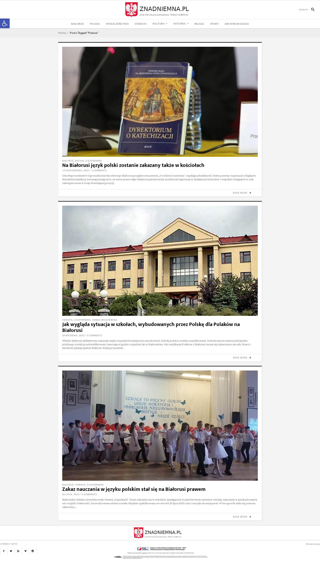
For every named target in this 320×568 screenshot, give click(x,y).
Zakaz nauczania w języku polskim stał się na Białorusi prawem (134, 489)
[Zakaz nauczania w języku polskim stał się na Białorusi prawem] (160, 426)
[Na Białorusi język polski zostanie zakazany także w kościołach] (160, 102)
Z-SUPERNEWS (93, 161)
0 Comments (99, 170)
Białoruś (68, 161)
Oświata (67, 320)
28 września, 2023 (73, 335)
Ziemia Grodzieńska (104, 320)
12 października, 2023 (75, 170)
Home (62, 32)
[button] (5, 23)
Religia (79, 161)
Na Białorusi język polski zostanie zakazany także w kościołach (133, 165)
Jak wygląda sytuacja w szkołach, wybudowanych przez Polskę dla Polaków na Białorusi (151, 327)
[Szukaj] (311, 10)
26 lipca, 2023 (70, 494)
